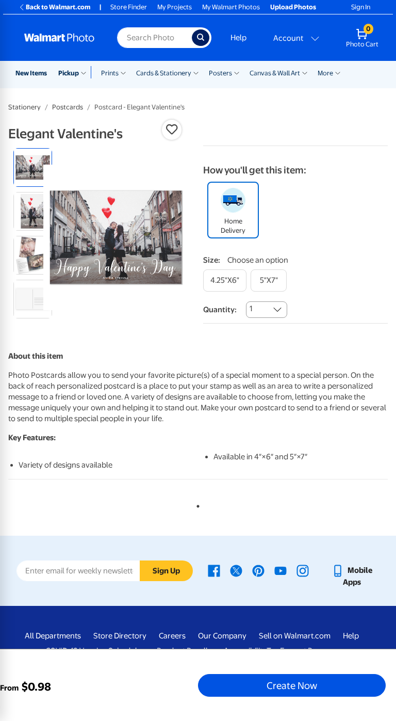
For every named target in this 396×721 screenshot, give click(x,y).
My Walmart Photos (231, 7)
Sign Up (166, 570)
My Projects (174, 7)
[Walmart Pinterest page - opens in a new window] (258, 570)
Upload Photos (293, 7)
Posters (220, 73)
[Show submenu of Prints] (123, 72)
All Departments (53, 635)
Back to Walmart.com (58, 7)
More (325, 73)
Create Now (292, 685)
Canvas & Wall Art (275, 73)
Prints (110, 73)
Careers (172, 635)
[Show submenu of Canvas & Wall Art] (305, 72)
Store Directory (119, 635)
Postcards (67, 107)
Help (238, 37)
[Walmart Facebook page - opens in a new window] (214, 570)
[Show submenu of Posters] (237, 72)
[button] (172, 129)
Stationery (24, 107)
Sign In (360, 7)
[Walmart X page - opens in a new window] (236, 570)
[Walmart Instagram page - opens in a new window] (302, 570)
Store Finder (128, 7)
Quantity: (220, 309)
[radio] (32, 167)
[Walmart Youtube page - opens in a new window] (280, 570)
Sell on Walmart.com (295, 635)
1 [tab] (196, 504)
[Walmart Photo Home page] (59, 37)
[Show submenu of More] (338, 72)
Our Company (222, 635)
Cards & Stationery (163, 73)
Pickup (68, 73)
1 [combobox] (251, 308)
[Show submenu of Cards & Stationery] (196, 72)
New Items (31, 73)
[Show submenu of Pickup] (85, 72)
